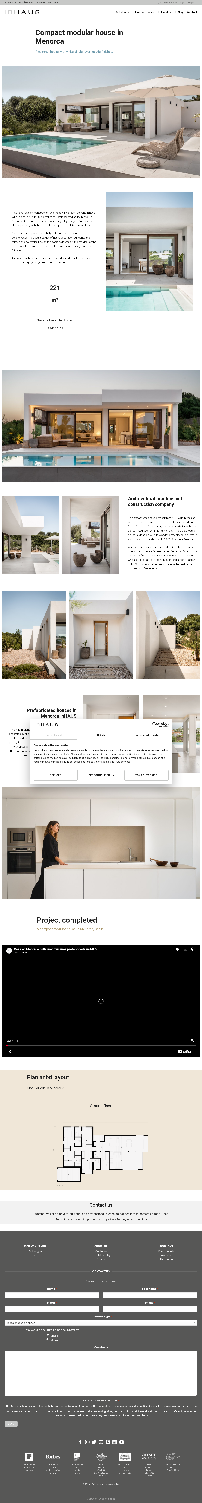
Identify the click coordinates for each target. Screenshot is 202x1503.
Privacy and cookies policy (106, 1484)
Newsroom (166, 1255)
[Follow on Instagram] (87, 1442)
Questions (101, 1347)
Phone (150, 1303)
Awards (101, 1259)
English (191, 2)
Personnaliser (99, 775)
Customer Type (101, 1316)
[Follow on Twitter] (94, 1442)
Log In (182, 2)
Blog (180, 12)
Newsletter (166, 1259)
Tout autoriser (146, 775)
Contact (192, 12)
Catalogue (35, 1251)
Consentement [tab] (53, 735)
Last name (150, 1289)
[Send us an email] (101, 1442)
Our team (101, 1251)
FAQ (35, 1255)
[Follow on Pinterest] (108, 1442)
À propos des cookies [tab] (148, 735)
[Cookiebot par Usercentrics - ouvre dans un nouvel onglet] (155, 724)
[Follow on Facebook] (80, 1442)
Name (52, 1289)
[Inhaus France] (22, 12)
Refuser (56, 775)
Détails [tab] (101, 735)
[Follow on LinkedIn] (114, 1442)
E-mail (52, 1303)
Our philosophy (101, 1255)
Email (54, 1335)
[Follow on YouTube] (121, 1442)
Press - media (166, 1251)
